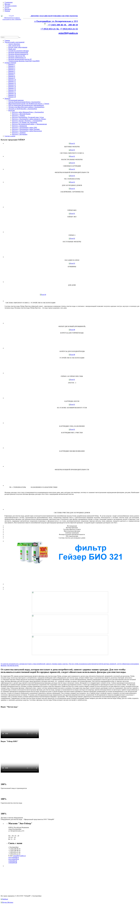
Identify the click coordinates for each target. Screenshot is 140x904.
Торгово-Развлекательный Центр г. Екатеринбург (24, 102)
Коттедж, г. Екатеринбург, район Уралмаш (26, 129)
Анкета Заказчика (14, 44)
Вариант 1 (11, 64)
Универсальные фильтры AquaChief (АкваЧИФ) (24, 61)
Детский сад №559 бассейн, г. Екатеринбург (22, 109)
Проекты (7, 98)
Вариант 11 (12, 81)
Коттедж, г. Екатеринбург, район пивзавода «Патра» (29, 119)
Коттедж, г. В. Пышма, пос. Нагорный (24, 122)
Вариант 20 (12, 97)
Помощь (7, 11)
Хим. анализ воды (14, 45)
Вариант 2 (11, 66)
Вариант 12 (12, 83)
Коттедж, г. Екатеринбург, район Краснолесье (27, 131)
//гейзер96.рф (12, 862)
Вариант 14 (12, 86)
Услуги (7, 7)
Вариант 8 (11, 76)
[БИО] (72, 553)
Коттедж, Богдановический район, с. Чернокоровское (29, 124)
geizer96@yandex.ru (68, 33)
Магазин (7, 4)
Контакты (8, 9)
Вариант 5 (11, 71)
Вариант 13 (12, 85)
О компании (9, 2)
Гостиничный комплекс (16, 100)
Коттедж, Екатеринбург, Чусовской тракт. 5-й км (28, 117)
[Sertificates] (72, 188)
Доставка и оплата (11, 6)
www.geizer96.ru (13, 859)
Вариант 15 (12, 88)
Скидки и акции (10, 136)
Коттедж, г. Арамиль (19, 132)
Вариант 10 (12, 80)
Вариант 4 (11, 69)
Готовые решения (10, 62)
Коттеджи (11, 110)
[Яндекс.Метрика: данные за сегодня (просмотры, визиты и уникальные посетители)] (7, 902)
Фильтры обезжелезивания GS (18, 54)
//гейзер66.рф (12, 861)
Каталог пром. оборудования (17, 47)
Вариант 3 (11, 68)
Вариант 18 (12, 93)
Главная (7, 40)
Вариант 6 (11, 73)
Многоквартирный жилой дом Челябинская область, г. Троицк (28, 103)
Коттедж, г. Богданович (19, 134)
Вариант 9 (11, 78)
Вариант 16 (12, 90)
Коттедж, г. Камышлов (19, 126)
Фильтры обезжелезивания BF (18, 52)
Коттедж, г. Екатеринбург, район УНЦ (24, 127)
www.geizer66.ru (13, 857)
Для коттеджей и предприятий (14, 42)
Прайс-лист (12, 49)
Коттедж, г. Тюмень (18, 115)
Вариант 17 (12, 91)
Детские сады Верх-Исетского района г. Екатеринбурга (26, 107)
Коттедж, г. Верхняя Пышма (21, 114)
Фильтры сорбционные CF (17, 57)
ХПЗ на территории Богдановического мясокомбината (26, 105)
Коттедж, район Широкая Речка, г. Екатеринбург (28, 112)
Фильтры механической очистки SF (20, 59)
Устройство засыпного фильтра (18, 50)
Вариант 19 (12, 95)
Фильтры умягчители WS (16, 56)
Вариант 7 (11, 74)
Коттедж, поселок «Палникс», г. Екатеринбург (27, 120)
